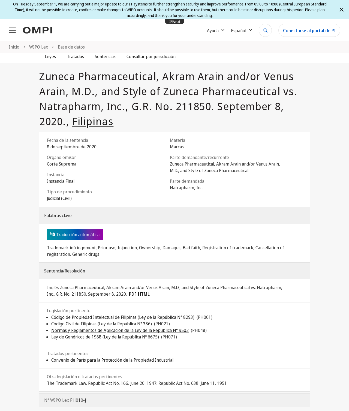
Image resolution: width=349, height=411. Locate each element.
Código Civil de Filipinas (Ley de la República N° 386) (101, 324)
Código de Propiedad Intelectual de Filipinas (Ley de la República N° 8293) (122, 317)
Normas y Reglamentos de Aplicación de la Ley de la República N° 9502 (120, 330)
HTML (144, 294)
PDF (133, 294)
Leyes (50, 56)
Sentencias (105, 56)
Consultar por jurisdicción (151, 56)
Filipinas (92, 121)
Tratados (75, 56)
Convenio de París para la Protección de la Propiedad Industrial (112, 360)
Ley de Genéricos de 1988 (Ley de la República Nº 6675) (105, 337)
